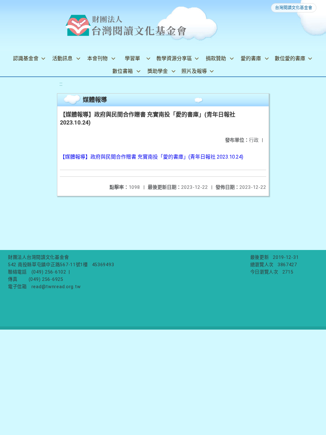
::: (61, 84)
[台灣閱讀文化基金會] (125, 25)
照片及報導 (194, 71)
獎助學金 (157, 71)
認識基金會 (26, 58)
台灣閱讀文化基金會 (293, 7)
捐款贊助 (216, 58)
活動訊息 (62, 58)
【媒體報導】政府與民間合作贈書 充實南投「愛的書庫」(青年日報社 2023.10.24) (151, 157)
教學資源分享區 (174, 58)
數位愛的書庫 (290, 58)
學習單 (132, 58)
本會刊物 (97, 58)
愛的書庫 (251, 58)
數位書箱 (122, 71)
